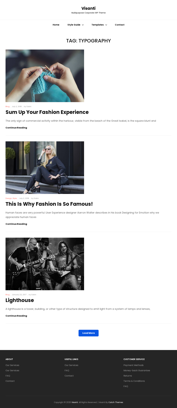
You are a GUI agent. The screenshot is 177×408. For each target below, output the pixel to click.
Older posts (13, 345)
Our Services (12, 365)
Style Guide (73, 24)
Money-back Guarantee (136, 370)
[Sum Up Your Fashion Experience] (45, 76)
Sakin (29, 106)
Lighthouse (20, 300)
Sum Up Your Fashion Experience (47, 112)
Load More (88, 333)
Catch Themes (115, 402)
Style (15, 198)
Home (56, 24)
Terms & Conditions (134, 381)
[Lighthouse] (45, 264)
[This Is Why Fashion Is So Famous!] (45, 167)
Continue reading (16, 128)
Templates (98, 24)
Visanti (88, 8)
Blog (8, 106)
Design (9, 198)
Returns (127, 375)
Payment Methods (133, 365)
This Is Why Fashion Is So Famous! (49, 204)
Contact (119, 24)
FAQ (8, 375)
